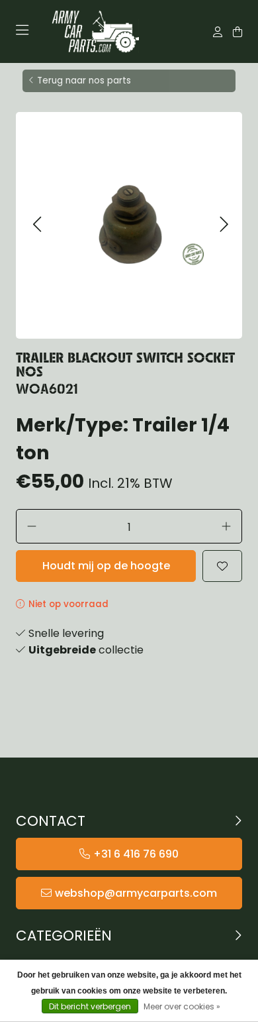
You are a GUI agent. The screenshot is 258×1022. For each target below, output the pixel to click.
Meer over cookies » (182, 1006)
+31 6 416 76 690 (136, 854)
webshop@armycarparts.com (136, 893)
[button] (37, 225)
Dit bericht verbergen (90, 1006)
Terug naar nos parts (84, 80)
